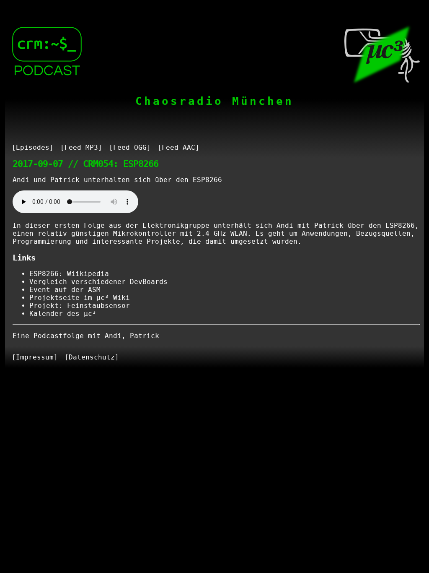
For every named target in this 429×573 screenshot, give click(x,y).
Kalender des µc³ (62, 314)
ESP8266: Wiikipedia (69, 274)
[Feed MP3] (81, 147)
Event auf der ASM (65, 290)
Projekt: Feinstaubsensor (79, 306)
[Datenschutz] (92, 357)
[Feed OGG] (130, 147)
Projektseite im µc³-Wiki (79, 298)
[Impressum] (35, 357)
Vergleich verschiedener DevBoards (98, 282)
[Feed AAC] (178, 147)
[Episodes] (33, 147)
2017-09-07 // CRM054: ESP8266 (85, 163)
